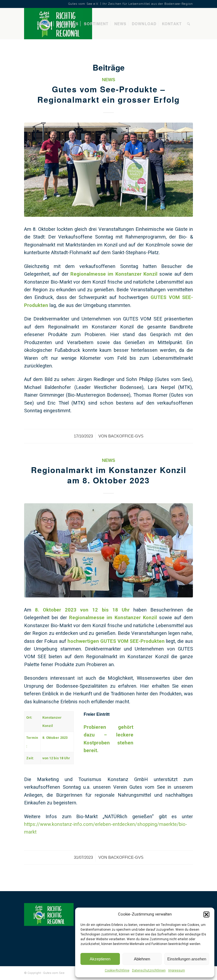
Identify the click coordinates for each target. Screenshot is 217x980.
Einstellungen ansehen (186, 959)
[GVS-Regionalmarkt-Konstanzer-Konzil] (108, 550)
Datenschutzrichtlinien (149, 970)
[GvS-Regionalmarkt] (108, 169)
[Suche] (188, 23)
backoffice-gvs (125, 436)
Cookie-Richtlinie (117, 970)
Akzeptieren (100, 959)
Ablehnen (142, 959)
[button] (206, 914)
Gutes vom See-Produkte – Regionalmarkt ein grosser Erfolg (108, 94)
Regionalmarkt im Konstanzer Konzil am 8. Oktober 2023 (108, 475)
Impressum (176, 970)
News (108, 79)
